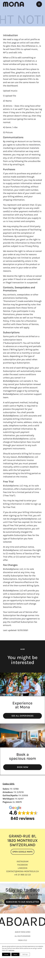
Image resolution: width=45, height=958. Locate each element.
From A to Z (22, 940)
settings (11, 950)
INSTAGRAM (22, 861)
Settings (25, 954)
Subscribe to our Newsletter (22, 902)
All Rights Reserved (22, 936)
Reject (15, 954)
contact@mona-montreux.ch (22, 871)
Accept (6, 954)
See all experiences (22, 715)
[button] (22, 813)
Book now (22, 767)
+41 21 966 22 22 (22, 874)
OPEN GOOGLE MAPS (22, 851)
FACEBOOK (22, 865)
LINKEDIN (22, 868)
